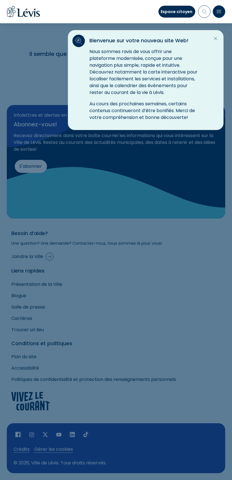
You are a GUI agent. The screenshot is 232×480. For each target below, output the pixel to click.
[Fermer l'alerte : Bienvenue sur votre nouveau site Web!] (216, 39)
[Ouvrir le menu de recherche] (204, 11)
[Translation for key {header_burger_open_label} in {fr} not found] (219, 11)
